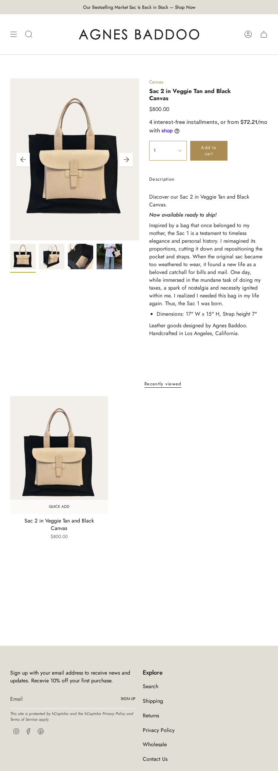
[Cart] (264, 34)
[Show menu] (13, 34)
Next (126, 159)
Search (150, 686)
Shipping (153, 701)
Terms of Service (23, 719)
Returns (151, 715)
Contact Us (155, 759)
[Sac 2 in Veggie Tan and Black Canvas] (59, 455)
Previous (23, 159)
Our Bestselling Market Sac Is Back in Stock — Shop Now (139, 7)
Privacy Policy (113, 713)
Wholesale (155, 744)
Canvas (156, 81)
